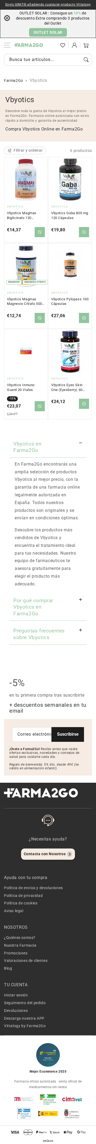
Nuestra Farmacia (20, 945)
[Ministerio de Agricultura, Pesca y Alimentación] (48, 1113)
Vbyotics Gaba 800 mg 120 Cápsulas (69, 215)
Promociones (16, 953)
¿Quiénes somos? (19, 937)
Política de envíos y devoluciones (33, 888)
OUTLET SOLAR (48, 32)
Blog (8, 968)
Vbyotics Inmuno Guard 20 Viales (21, 387)
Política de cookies (20, 903)
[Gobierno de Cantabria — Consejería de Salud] (72, 1113)
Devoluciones (16, 1010)
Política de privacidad (23, 895)
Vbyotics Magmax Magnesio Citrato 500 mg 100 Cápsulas (24, 301)
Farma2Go (13, 80)
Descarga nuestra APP (24, 1018)
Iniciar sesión (16, 995)
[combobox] (48, 60)
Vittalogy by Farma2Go (25, 1026)
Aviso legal (13, 911)
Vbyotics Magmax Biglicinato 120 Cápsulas (21, 215)
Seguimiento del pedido (25, 1003)
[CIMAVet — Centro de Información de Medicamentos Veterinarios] (72, 1099)
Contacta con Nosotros (45, 854)
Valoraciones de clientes (25, 960)
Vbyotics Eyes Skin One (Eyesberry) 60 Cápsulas (67, 387)
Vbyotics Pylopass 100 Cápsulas (70, 301)
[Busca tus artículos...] (86, 59)
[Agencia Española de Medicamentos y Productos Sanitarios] (24, 1099)
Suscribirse (68, 734)
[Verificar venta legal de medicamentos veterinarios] (24, 1113)
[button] (51, 45)
